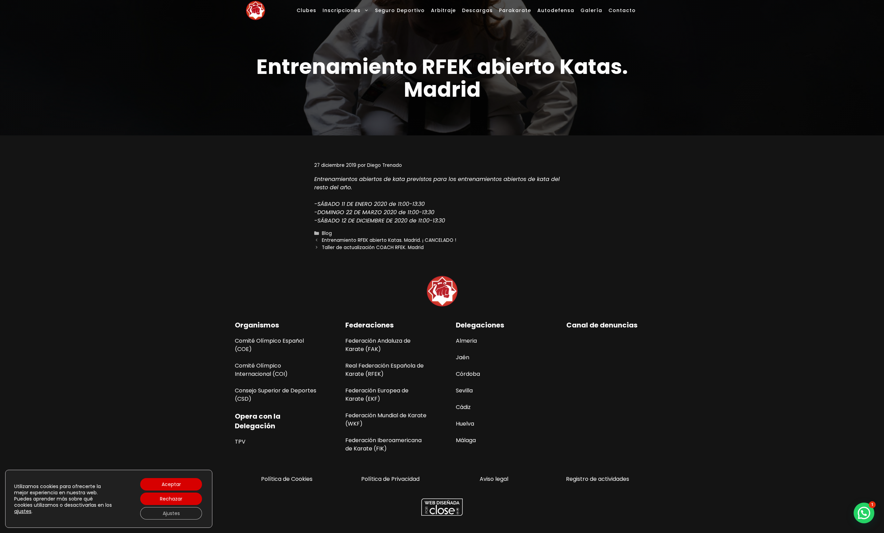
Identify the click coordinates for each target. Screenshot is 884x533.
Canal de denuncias (601, 325)
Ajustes (171, 513)
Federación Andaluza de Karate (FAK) (378, 345)
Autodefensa (555, 10)
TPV (240, 442)
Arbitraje (443, 10)
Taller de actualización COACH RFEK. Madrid (373, 247)
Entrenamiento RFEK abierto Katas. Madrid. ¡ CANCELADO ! (389, 240)
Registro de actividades (597, 479)
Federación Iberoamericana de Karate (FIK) (383, 444)
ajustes (22, 511)
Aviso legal (494, 479)
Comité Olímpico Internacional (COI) (261, 370)
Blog (327, 233)
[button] (864, 513)
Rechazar (171, 498)
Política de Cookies (287, 479)
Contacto (622, 10)
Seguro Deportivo (400, 10)
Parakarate (515, 10)
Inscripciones (342, 10)
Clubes (306, 10)
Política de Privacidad (390, 479)
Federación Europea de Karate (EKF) (377, 395)
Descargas (477, 10)
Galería (591, 10)
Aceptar (171, 484)
